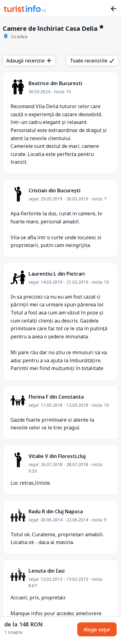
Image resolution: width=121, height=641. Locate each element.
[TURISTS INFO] (25, 9)
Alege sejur (96, 629)
